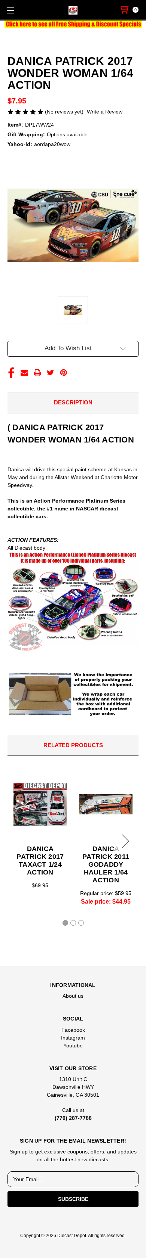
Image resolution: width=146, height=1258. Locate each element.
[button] (73, 24)
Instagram (73, 1038)
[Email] (24, 372)
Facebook (73, 1030)
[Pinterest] (63, 372)
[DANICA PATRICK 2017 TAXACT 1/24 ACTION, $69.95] (40, 804)
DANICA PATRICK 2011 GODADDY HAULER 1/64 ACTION (105, 864)
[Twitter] (50, 372)
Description (73, 402)
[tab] (65, 923)
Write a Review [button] (104, 112)
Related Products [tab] (73, 745)
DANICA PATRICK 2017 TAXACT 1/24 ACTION (40, 860)
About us (73, 996)
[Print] (37, 372)
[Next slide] (124, 841)
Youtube (73, 1046)
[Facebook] (11, 372)
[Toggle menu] (10, 10)
